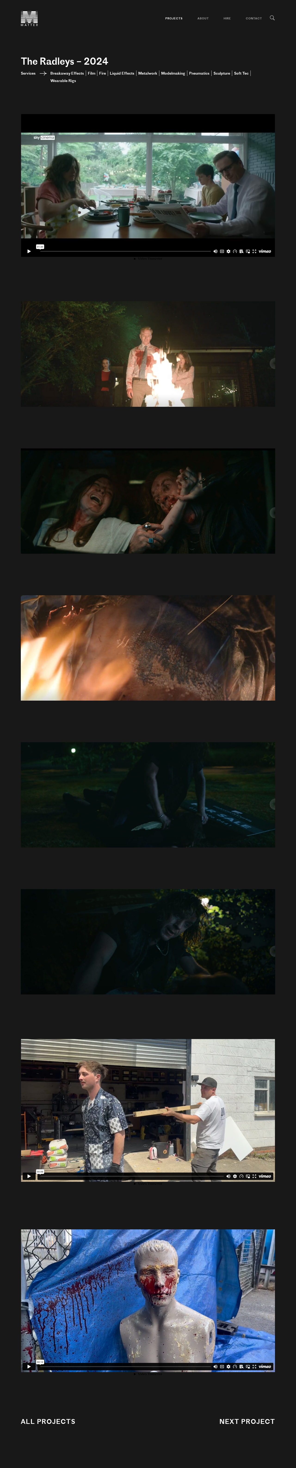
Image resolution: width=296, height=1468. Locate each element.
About (203, 18)
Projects (174, 18)
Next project (247, 1421)
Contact (254, 18)
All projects (48, 1421)
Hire (227, 18)
